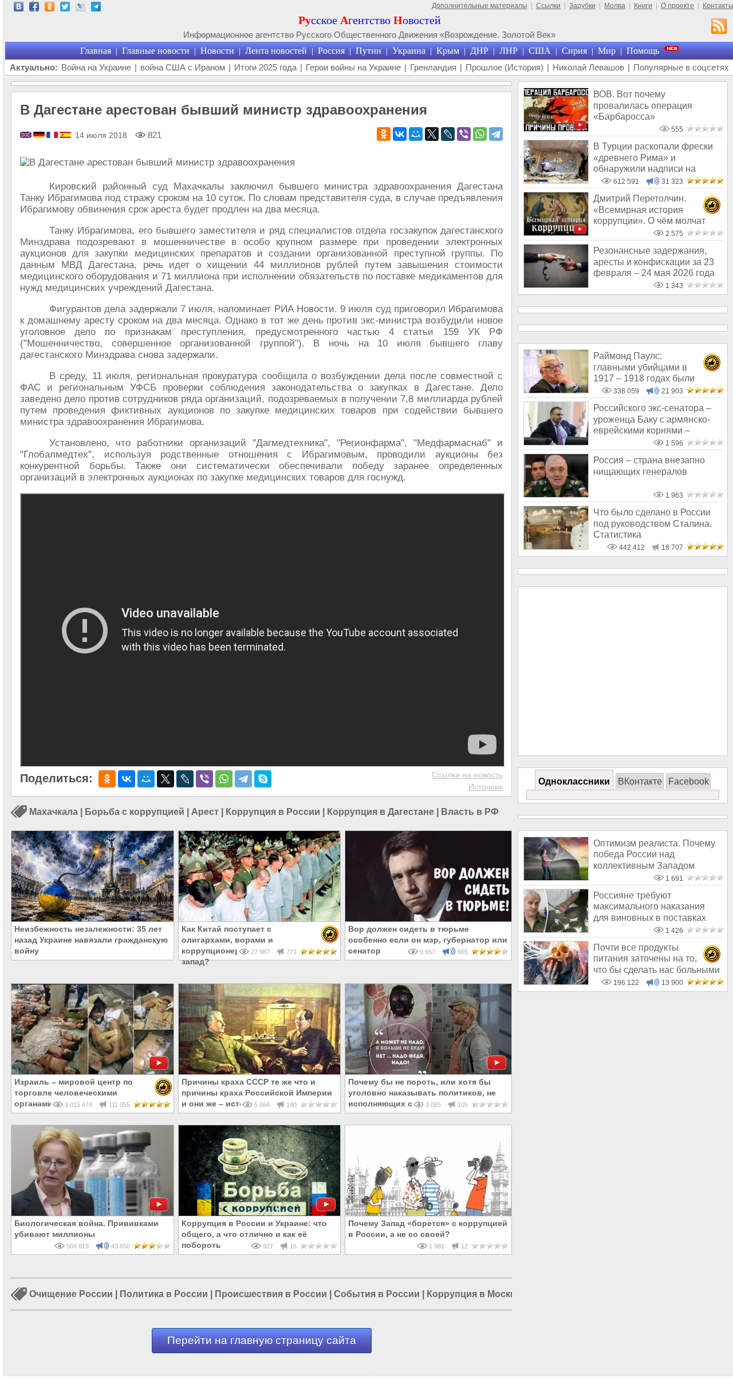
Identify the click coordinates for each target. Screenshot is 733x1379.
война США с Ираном (182, 67)
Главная (95, 51)
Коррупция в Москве (474, 1294)
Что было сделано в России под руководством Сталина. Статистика (652, 523)
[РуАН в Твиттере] (65, 8)
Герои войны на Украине (353, 67)
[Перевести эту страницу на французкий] (53, 135)
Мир (607, 51)
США (540, 51)
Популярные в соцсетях (681, 67)
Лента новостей (276, 51)
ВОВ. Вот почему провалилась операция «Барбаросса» (642, 105)
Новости (217, 51)
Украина (408, 51)
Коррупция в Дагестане (380, 812)
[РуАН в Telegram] (96, 8)
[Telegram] (496, 134)
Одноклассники (574, 781)
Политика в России (164, 1294)
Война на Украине (96, 67)
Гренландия (433, 67)
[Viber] (464, 134)
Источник (485, 786)
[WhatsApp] (480, 134)
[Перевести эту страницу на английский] (26, 135)
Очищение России (71, 1294)
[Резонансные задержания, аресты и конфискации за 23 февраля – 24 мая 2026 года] (556, 285)
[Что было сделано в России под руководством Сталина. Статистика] (556, 546)
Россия (331, 51)
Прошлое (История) (504, 67)
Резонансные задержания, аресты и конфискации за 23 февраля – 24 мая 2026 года (654, 262)
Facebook (688, 781)
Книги (643, 6)
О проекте (677, 6)
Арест (205, 812)
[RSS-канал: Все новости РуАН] (719, 27)
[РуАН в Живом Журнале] (80, 8)
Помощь (642, 51)
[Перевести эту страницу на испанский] (65, 135)
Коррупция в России (273, 812)
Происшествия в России (271, 1294)
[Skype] (262, 778)
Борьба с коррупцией (134, 812)
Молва (614, 6)
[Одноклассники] (384, 134)
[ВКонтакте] (400, 134)
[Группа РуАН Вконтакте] (18, 8)
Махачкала (53, 812)
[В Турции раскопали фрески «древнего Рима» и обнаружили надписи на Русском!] (556, 181)
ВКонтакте (640, 781)
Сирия (574, 51)
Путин (368, 51)
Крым (447, 51)
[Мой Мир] (416, 134)
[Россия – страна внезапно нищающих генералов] (556, 494)
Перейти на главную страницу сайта (261, 1340)
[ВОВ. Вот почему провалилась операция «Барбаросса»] (556, 128)
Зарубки (582, 6)
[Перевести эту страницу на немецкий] (39, 135)
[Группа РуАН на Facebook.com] (34, 8)
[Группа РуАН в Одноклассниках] (49, 8)
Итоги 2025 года (265, 67)
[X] (432, 134)
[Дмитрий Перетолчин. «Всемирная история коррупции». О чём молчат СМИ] (556, 233)
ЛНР (508, 51)
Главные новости (156, 51)
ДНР (479, 51)
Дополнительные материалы (479, 6)
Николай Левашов (588, 67)
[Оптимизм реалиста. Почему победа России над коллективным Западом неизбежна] (556, 877)
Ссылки (548, 6)
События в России (377, 1294)
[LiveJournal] (448, 134)
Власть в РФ (470, 812)
